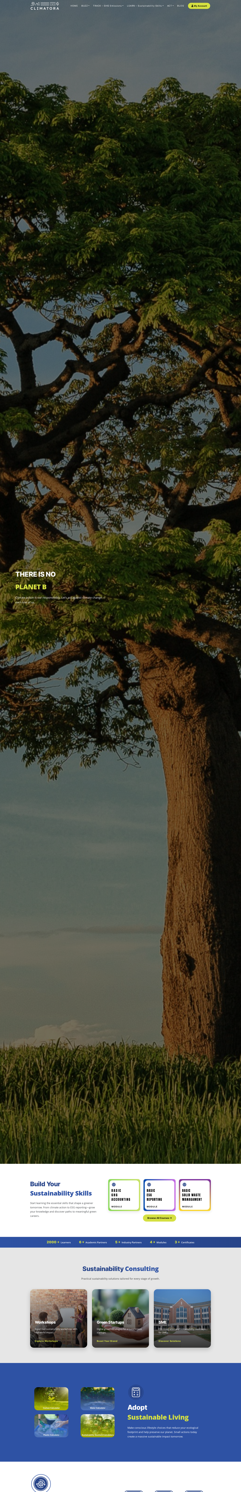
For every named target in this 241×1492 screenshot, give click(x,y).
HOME (74, 5)
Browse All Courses (158, 1218)
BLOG (180, 5)
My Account (200, 5)
